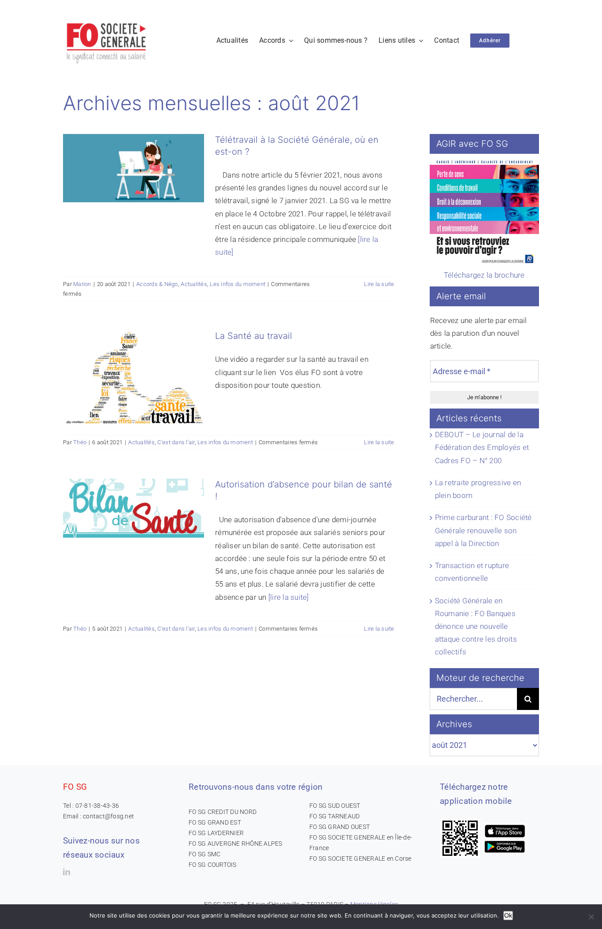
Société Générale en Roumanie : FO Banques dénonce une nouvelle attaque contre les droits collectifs (476, 626)
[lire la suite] (288, 597)
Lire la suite (379, 284)
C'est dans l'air (175, 442)
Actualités (194, 284)
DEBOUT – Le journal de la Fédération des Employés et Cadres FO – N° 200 (482, 447)
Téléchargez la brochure (484, 275)
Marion (82, 284)
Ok (508, 915)
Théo (79, 442)
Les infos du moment (237, 284)
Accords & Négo (157, 284)
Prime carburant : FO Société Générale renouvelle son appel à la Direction (483, 530)
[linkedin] (66, 871)
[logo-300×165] (107, 19)
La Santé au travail (253, 336)
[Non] (591, 916)
